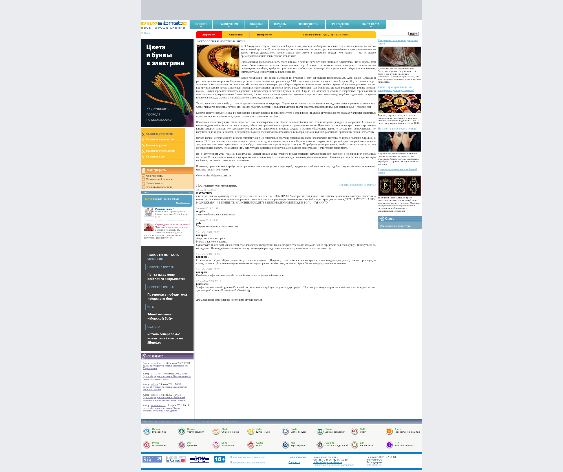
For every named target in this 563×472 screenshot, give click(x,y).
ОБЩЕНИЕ (256, 24)
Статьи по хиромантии (160, 139)
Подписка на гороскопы (159, 187)
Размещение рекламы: (325, 457)
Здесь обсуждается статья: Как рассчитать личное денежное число (167, 377)
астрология (165, 421)
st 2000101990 (204, 192)
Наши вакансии (297, 457)
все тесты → (183, 202)
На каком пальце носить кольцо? (398, 128)
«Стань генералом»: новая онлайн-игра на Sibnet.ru (165, 338)
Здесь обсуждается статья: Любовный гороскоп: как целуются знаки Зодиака (164, 398)
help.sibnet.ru (374, 465)
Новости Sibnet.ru (160, 267)
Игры (150, 307)
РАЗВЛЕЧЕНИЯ (229, 24)
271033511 (157, 373)
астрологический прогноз (185, 421)
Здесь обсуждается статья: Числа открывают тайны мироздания (161, 409)
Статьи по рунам (156, 145)
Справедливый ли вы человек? (172, 224)
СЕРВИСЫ (280, 24)
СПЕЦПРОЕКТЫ (308, 24)
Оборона (153, 327)
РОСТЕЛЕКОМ (340, 24)
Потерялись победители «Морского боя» (167, 296)
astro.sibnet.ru (158, 363)
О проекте (294, 462)
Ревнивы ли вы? (164, 208)
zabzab (154, 384)
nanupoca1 (202, 235)
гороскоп (205, 421)
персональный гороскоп (224, 421)
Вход (147, 33)
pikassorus (202, 283)
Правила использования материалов (333, 465)
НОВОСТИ (201, 24)
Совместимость (154, 183)
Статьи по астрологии (159, 133)
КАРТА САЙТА (370, 24)
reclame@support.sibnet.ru (327, 462)
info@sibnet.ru (374, 459)
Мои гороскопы (154, 175)
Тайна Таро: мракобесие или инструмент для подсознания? (396, 88)
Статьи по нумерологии (160, 150)
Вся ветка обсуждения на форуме (357, 184)
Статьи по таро (155, 156)
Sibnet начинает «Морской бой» (160, 316)
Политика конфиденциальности (247, 462)
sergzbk (200, 211)
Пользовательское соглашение (247, 457)
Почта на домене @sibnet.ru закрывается (166, 276)
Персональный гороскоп (159, 179)
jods (198, 223)
